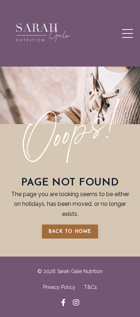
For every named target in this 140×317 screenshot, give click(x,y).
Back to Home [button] (70, 231)
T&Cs (90, 287)
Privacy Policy (59, 287)
